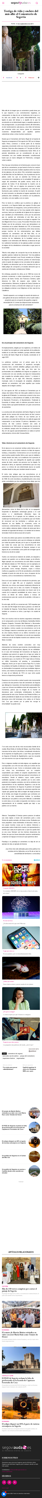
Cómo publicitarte (7, 1471)
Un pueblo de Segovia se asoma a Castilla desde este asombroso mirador (13, 1171)
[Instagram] (9, 1482)
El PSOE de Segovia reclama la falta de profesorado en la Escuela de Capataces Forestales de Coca (14, 1127)
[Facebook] (4, 1482)
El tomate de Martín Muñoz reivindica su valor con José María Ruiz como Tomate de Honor (14, 1113)
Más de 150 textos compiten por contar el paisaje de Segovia (19, 1289)
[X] (15, 1482)
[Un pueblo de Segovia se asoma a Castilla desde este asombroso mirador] (34, 1171)
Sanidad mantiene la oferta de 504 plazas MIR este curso (29, 1069)
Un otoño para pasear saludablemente (10, 1068)
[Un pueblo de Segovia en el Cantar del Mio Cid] (34, 1156)
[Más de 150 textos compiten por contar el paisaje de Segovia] (21, 1270)
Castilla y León (7, 1375)
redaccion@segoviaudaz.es (18, 1470)
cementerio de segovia (15, 1053)
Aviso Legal (5, 1488)
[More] (39, 78)
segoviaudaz (21, 1058)
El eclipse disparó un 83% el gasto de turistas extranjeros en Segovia (14, 1142)
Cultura (5, 1286)
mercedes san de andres (10, 1056)
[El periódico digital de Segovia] (20, 3)
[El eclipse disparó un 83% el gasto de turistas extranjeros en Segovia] (34, 1142)
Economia (5, 1330)
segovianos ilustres (9, 1058)
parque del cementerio (27, 1056)
